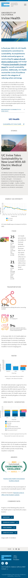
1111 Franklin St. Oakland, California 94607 (13, 567)
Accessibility (10, 576)
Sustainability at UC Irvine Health (12, 124)
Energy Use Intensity (14, 199)
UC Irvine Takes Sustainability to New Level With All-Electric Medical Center (13, 162)
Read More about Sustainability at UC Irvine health (11, 110)
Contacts (3, 569)
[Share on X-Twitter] (13, 549)
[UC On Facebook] (2, 563)
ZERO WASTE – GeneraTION (14, 402)
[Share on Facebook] (16, 549)
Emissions (6, 517)
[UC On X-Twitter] (6, 563)
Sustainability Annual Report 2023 (14, 5)
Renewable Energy (9, 522)
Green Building (8, 532)
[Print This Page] (19, 549)
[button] (25, 4)
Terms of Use (17, 576)
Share (9, 549)
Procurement (7, 527)
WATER (14, 356)
